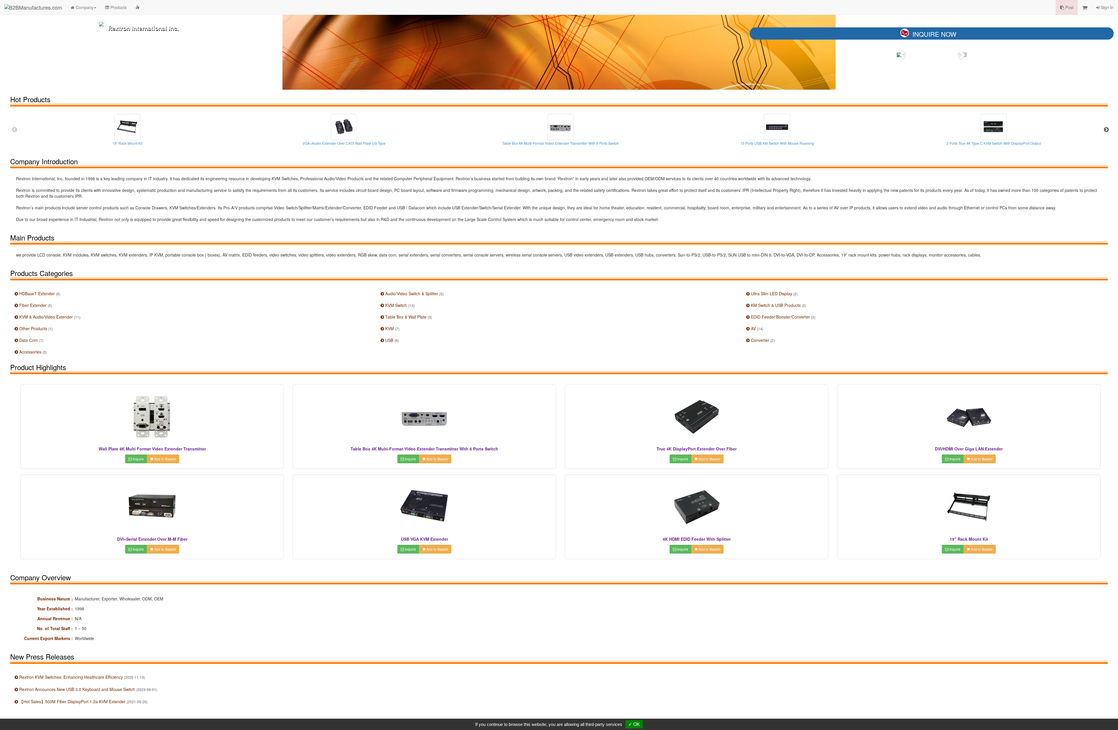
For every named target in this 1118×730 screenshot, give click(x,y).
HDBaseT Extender (39, 293)
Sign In (1107, 7)
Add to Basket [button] (164, 458)
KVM (391, 328)
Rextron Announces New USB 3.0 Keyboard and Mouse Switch (87, 689)
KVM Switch (399, 305)
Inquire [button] (138, 458)
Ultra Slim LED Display (774, 293)
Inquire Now (934, 33)
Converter (762, 340)
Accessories (32, 352)
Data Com (30, 340)
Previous (14, 130)
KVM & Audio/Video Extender (49, 317)
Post (1068, 7)
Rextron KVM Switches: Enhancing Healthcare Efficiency (81, 677)
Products (118, 7)
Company (84, 7)
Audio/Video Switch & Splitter (414, 293)
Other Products (35, 328)
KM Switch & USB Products (778, 305)
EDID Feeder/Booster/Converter (782, 317)
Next (1106, 130)
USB (391, 340)
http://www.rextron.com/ (156, 83)
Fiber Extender (35, 305)
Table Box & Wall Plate (408, 317)
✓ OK (634, 724)
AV (756, 328)
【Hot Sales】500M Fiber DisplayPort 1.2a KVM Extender (83, 701)
